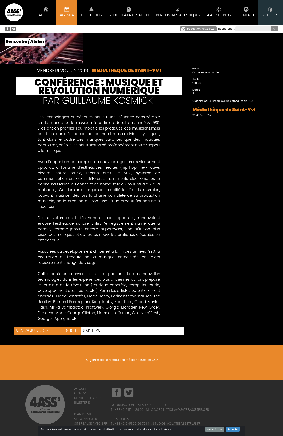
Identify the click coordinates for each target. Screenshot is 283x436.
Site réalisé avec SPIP (91, 423)
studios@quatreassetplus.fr (177, 423)
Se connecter (85, 419)
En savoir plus (214, 429)
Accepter (232, 429)
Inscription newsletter (201, 29)
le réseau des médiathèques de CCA (231, 101)
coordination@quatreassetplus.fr (180, 409)
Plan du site (83, 414)
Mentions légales (88, 398)
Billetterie (82, 402)
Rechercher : (226, 29)
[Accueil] (14, 12)
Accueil (80, 388)
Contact (81, 393)
